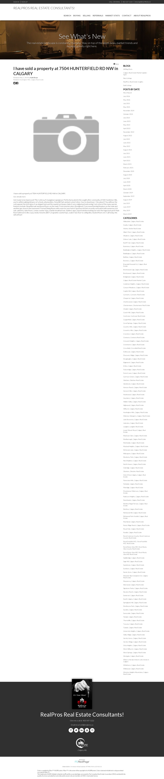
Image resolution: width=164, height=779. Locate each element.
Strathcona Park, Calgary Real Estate (135, 606)
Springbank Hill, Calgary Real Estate (135, 603)
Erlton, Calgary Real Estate (132, 366)
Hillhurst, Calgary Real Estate (133, 409)
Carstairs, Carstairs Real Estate (134, 295)
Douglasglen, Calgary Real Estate (134, 359)
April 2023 (126, 128)
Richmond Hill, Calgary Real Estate (134, 513)
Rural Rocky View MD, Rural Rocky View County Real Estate (135, 548)
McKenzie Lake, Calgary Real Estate (135, 450)
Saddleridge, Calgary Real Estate (133, 558)
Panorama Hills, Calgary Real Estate (135, 480)
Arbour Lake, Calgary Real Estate (134, 239)
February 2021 (128, 168)
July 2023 (126, 118)
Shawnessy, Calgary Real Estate (133, 581)
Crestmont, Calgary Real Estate (133, 345)
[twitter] (76, 730)
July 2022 (126, 139)
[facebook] (71, 730)
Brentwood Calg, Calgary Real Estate (135, 270)
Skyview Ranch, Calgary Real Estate (135, 592)
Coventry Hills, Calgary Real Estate (135, 330)
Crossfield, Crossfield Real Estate (134, 348)
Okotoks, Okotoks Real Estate (133, 471)
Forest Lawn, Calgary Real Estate (134, 373)
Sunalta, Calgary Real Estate (132, 610)
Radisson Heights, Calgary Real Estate (136, 496)
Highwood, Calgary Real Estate (133, 405)
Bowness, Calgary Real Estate (133, 261)
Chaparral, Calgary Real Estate (133, 298)
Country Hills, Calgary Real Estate (134, 327)
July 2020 (126, 178)
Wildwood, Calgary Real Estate (133, 669)
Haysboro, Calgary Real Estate (133, 398)
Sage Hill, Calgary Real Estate (132, 561)
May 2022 (126, 146)
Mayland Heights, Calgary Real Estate (135, 446)
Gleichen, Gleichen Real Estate (133, 380)
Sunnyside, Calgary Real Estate (133, 613)
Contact (126, 15)
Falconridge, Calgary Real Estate (134, 369)
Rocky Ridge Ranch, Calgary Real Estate (136, 525)
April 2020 (126, 185)
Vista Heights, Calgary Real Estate (134, 645)
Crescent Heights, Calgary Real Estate (136, 341)
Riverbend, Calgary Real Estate (133, 522)
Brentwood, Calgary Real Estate (134, 273)
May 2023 (126, 125)
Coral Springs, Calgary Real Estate (134, 323)
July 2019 (126, 203)
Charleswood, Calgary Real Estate (134, 302)
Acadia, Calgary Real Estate (132, 225)
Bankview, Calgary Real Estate (133, 246)
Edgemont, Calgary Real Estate (133, 362)
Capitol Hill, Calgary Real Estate (133, 291)
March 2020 (127, 189)
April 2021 (126, 160)
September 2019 (128, 196)
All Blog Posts (127, 69)
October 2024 (128, 114)
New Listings (127, 78)
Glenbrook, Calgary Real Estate (133, 384)
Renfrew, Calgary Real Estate (133, 509)
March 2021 (127, 164)
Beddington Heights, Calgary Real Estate (136, 250)
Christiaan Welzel (75, 766)
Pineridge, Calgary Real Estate (133, 487)
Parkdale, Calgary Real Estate (133, 484)
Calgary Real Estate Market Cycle (134, 280)
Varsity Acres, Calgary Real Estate (134, 638)
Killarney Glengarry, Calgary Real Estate (136, 416)
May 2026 (126, 100)
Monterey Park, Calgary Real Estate (135, 457)
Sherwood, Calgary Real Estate (133, 585)
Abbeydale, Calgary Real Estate (133, 221)
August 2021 (127, 150)
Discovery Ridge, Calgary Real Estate (135, 355)
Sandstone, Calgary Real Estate (133, 565)
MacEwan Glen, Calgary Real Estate (135, 436)
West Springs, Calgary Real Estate (134, 652)
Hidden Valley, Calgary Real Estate (134, 402)
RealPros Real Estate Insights (133, 82)
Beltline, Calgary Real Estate (132, 257)
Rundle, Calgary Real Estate (132, 532)
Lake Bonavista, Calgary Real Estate (135, 419)
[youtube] (87, 730)
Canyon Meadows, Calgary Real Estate (136, 287)
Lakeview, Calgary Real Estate (133, 423)
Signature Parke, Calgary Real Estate (135, 588)
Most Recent (127, 93)
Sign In (16, 2)
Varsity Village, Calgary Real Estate (134, 642)
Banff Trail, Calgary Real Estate (133, 243)
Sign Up (24, 2)
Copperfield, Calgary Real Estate (134, 320)
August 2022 (127, 135)
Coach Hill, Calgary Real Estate (133, 312)
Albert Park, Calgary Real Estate (134, 232)
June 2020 (126, 182)
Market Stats (112, 15)
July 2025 (126, 103)
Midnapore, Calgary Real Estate (133, 453)
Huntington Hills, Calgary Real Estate (32, 80)
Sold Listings (127, 85)
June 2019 (126, 207)
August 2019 (127, 200)
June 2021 (126, 157)
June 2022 (126, 143)
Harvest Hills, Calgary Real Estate (134, 391)
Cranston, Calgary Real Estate (133, 334)
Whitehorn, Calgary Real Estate (133, 665)
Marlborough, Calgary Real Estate (134, 439)
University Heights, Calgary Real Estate (136, 631)
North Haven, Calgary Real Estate (134, 464)
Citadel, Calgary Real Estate (132, 309)
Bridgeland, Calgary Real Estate (133, 277)
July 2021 (126, 153)
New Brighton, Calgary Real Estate (134, 461)
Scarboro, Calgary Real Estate (133, 569)
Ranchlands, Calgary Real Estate (134, 500)
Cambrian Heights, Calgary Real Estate (136, 284)
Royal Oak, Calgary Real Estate (133, 529)
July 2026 (126, 96)
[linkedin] (82, 730)
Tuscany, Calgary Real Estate (133, 624)
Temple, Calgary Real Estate (132, 617)
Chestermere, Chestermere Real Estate (136, 305)
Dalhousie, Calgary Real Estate (133, 352)
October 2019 (128, 193)
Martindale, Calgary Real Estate (133, 443)
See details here (19, 197)
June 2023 (126, 121)
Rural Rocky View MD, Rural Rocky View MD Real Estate (135, 553)
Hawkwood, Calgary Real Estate (133, 394)
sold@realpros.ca (86, 725)
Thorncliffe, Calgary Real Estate (133, 620)
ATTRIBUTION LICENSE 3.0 (94, 766)
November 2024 (128, 110)
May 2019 (126, 210)
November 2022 (128, 132)
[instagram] (92, 730)
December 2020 (128, 171)
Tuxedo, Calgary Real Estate (132, 627)
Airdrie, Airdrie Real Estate (132, 228)
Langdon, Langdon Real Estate (133, 427)
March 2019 (127, 214)
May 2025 (126, 107)
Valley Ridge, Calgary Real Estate (134, 635)
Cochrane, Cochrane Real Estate (134, 316)
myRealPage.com (82, 762)
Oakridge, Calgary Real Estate (133, 468)
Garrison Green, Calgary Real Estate (135, 377)
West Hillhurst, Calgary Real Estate (135, 649)
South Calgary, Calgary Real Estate (134, 599)
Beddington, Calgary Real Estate (134, 253)
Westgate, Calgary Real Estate (133, 656)
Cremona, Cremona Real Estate (134, 337)
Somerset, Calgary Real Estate (133, 595)
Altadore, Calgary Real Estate (133, 236)
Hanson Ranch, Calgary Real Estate (135, 387)
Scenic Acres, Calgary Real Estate (134, 572)
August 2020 (127, 175)
